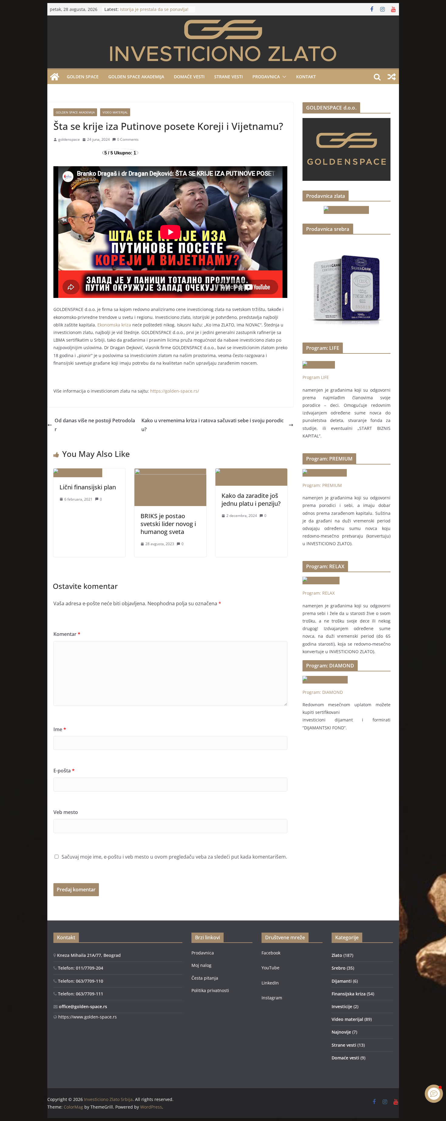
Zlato (337, 955)
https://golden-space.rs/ (174, 391)
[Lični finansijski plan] (77, 472)
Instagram (272, 998)
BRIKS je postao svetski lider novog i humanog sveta (168, 524)
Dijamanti (342, 981)
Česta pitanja (204, 978)
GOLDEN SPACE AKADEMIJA (75, 112)
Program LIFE (315, 377)
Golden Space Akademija (136, 76)
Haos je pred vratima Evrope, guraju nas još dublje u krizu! (149, 10)
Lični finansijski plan (87, 487)
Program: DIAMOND (322, 692)
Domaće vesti (189, 76)
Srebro (339, 968)
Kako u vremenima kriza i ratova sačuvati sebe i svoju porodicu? (212, 425)
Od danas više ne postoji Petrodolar (95, 425)
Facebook (271, 953)
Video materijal (115, 112)
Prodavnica (202, 953)
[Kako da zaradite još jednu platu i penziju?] (251, 472)
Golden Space (83, 76)
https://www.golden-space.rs (87, 1017)
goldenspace (69, 139)
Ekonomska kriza (113, 325)
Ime (59, 729)
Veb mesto (65, 812)
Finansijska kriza (349, 994)
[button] (283, 77)
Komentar (66, 634)
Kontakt (306, 76)
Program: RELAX (318, 593)
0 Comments (128, 139)
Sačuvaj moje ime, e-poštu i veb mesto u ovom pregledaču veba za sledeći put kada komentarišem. (174, 856)
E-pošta (64, 770)
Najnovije (341, 1032)
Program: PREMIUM (322, 485)
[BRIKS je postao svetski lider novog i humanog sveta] (170, 472)
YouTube (270, 968)
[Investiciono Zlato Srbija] (54, 76)
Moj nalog (201, 965)
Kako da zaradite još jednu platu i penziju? (251, 499)
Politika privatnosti (210, 990)
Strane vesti (228, 76)
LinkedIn (270, 983)
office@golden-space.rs (82, 1006)
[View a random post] (391, 76)
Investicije (342, 1006)
